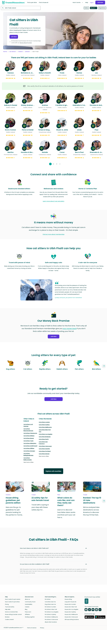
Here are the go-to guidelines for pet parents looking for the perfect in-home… (14, 511)
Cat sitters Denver (44, 454)
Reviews (7, 617)
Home (5, 51)
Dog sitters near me (50, 604)
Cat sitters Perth (44, 439)
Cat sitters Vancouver (45, 446)
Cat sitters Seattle (44, 449)
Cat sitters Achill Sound (30, 446)
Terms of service (31, 628)
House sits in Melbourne (71, 614)
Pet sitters (47, 599)
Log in (91, 2)
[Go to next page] (60, 164)
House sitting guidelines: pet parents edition (13, 500)
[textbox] (21, 8)
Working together (30, 617)
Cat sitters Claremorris (30, 433)
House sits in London (70, 604)
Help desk (7, 609)
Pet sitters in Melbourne (51, 617)
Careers (27, 607)
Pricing (7, 604)
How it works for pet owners (12, 599)
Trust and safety (9, 607)
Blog (26, 609)
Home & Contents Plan (11, 612)
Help (86, 2)
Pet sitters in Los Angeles (51, 612)
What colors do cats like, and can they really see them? (66, 502)
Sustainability (28, 604)
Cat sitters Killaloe (29, 436)
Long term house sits (70, 602)
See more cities (29, 462)
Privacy (42, 628)
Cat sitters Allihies (29, 448)
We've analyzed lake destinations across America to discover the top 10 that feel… (91, 511)
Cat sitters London (44, 422)
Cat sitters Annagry (29, 451)
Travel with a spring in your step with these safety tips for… (40, 507)
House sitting (68, 599)
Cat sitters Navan (29, 438)
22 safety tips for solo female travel (40, 499)
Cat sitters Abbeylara (30, 443)
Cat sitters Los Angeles (45, 434)
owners (8, 495)
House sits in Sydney (70, 612)
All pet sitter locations (51, 622)
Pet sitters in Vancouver (51, 619)
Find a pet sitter (32, 2)
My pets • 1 (94, 8)
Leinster (27, 51)
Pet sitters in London (50, 607)
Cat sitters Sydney (44, 424)
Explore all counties (53, 471)
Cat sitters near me (50, 602)
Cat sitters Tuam (28, 441)
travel (33, 495)
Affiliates (27, 614)
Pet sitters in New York (51, 609)
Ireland (20, 51)
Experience (102, 8)
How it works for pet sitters (12, 602)
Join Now (100, 2)
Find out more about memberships (53, 234)
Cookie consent (9, 619)
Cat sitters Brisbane (45, 436)
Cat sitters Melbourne (45, 427)
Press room (28, 612)
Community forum (30, 602)
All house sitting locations (72, 619)
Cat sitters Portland (45, 451)
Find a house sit (43, 2)
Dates (86, 8)
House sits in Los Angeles (71, 609)
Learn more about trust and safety (53, 201)
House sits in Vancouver (71, 617)
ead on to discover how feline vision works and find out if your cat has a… (66, 513)
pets (58, 495)
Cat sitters (12, 51)
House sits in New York (71, 607)
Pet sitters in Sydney (50, 614)
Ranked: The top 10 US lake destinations (92, 500)
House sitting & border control (13, 614)
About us (27, 599)
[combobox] (21, 8)
